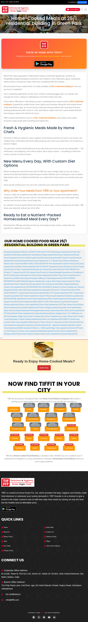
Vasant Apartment (69, 334)
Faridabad (60, 409)
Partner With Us (74, 9)
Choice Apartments (53, 334)
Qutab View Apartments (70, 307)
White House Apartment (27, 267)
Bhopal (59, 438)
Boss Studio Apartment (57, 299)
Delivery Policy (51, 536)
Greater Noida (18, 429)
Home (41, 32)
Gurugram (14, 409)
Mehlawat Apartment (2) (48, 331)
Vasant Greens (10, 267)
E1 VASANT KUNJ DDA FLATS (39, 252)
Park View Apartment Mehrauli (24, 322)
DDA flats (21, 281)
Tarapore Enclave (59, 287)
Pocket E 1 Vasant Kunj (13, 272)
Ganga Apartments (49, 255)
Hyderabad (71, 429)
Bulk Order (50, 527)
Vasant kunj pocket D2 (13, 296)
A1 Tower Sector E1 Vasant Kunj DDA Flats (55, 322)
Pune (17, 419)
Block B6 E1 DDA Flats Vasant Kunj (48, 302)
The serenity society (50, 284)
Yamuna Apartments (68, 331)
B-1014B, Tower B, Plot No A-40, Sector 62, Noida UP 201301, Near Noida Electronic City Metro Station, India (42, 575)
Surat (29, 438)
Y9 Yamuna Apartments (59, 293)
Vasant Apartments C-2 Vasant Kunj (47, 261)
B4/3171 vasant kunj (19, 293)
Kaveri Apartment (26, 302)
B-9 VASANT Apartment (47, 267)
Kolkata (15, 438)
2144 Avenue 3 (12, 331)
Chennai (43, 438)
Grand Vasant (27, 334)
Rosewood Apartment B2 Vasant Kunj (56, 258)
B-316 (76, 322)
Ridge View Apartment (59, 328)
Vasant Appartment (44, 275)
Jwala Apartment (41, 313)
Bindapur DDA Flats (12, 334)
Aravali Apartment (58, 296)
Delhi (47, 32)
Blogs (48, 541)
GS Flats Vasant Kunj (68, 305)
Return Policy (8, 536)
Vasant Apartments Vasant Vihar (36, 296)
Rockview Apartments (62, 252)
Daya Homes (9, 310)
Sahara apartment (11, 305)
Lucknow (69, 448)
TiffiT (42, 612)
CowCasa (78, 264)
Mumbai (43, 409)
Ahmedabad (33, 419)
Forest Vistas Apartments (37, 299)
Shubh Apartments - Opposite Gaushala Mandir (55, 325)
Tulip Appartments (53, 278)
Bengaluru (51, 419)
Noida (75, 409)
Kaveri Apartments (65, 255)
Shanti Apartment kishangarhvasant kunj (32, 310)
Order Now (44, 368)
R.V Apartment (76, 293)
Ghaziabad (69, 419)
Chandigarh (51, 448)
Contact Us (50, 532)
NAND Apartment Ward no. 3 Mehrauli (33, 328)
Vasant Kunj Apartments (39, 293)
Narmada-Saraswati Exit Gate (24, 275)
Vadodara (19, 448)
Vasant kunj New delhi (59, 310)
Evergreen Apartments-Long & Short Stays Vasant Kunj (48, 281)
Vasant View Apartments (14, 287)
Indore (35, 448)
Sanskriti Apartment (29, 307)
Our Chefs (7, 546)
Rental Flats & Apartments (22, 313)
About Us (6, 532)
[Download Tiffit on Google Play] (44, 63)
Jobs (5, 541)
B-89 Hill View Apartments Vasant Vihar (57, 264)
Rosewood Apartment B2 (14, 252)
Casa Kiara (35, 284)
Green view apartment (29, 331)
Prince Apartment (53, 316)
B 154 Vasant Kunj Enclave (35, 272)
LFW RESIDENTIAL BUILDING (38, 287)
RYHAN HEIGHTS (70, 269)
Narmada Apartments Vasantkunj (27, 255)
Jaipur (73, 438)
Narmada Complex (17, 319)
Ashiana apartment (74, 296)
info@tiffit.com (12, 600)
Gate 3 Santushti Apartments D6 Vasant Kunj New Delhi (39, 269)
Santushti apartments (23, 261)
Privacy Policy (8, 550)
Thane (35, 429)
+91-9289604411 (72, 2)
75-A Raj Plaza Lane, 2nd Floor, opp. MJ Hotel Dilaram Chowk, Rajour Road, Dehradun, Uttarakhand (41, 587)
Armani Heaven (71, 302)
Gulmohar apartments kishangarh (37, 290)
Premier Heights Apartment (49, 307)
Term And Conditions (53, 546)
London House (67, 316)
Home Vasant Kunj (22, 284)
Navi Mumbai (52, 429)
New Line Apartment (51, 319)
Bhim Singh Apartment (68, 284)
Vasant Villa (39, 334)
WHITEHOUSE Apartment (14, 299)
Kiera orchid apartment (29, 305)
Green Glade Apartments (30, 258)
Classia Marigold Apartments (59, 272)
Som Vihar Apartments (49, 305)
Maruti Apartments (33, 319)
